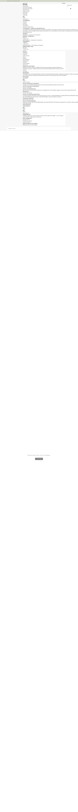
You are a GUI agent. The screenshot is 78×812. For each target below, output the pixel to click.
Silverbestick (25, 25)
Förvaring (25, 21)
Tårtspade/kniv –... (27, 41)
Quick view (25, 38)
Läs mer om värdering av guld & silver (31, 94)
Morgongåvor (26, 72)
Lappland (25, 23)
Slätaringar (25, 13)
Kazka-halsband (26, 59)
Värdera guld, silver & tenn (28, 99)
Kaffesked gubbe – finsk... (28, 46)
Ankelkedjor (25, 53)
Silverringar (25, 12)
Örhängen (25, 62)
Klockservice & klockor (27, 92)
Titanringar (25, 15)
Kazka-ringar (25, 6)
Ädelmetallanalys (27, 104)
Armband (25, 54)
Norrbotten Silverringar (27, 8)
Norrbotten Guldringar (27, 7)
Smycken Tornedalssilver (28, 26)
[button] (39, 459)
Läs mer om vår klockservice (29, 88)
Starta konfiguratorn (27, 118)
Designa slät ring (26, 119)
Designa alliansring (27, 122)
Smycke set (25, 64)
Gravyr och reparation (27, 87)
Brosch (24, 57)
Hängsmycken (26, 60)
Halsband (25, 58)
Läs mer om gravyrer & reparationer (31, 83)
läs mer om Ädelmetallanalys (29, 100)
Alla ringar (25, 4)
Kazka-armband (26, 55)
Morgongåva (26, 76)
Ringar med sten (26, 11)
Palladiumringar (26, 9)
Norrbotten (25, 24)
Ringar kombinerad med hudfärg (30, 123)
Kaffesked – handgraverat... (28, 36)
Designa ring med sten (27, 120)
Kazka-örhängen (26, 63)
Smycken (25, 51)
